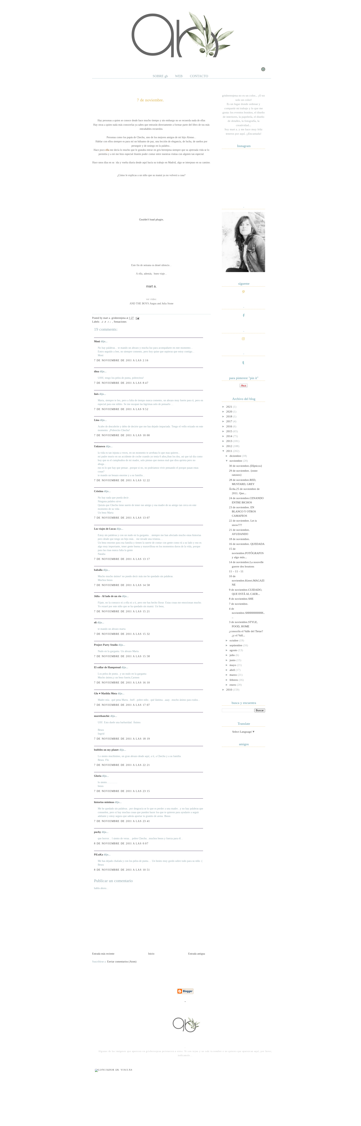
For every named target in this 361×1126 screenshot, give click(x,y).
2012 (229, 446)
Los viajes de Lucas (105, 528)
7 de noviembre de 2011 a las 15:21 (122, 611)
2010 (229, 689)
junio (233, 660)
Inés (96, 394)
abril (233, 669)
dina (96, 371)
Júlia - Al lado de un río (107, 596)
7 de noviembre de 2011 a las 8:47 (121, 383)
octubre (234, 640)
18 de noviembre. (239, 539)
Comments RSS (135, 61)
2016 (229, 426)
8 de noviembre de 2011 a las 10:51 (122, 869)
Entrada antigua (196, 953)
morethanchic (102, 716)
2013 (229, 441)
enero (233, 684)
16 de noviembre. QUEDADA (247, 543)
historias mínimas (104, 802)
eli (95, 622)
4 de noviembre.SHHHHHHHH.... (247, 613)
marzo (234, 674)
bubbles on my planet (106, 749)
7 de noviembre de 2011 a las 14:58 (122, 585)
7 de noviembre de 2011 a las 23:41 (122, 821)
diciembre (236, 455)
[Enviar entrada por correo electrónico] (136, 318)
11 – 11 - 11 (241, 571)
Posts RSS (114, 61)
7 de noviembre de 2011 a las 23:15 (122, 791)
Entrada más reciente (103, 953)
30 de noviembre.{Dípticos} (245, 465)
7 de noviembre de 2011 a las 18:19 (122, 738)
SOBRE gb (160, 76)
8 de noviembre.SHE (241, 598)
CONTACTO (199, 76)
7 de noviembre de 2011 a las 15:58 (122, 656)
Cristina (98, 491)
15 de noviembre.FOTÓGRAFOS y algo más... (246, 553)
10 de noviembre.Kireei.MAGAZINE (246, 580)
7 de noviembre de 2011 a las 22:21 (122, 765)
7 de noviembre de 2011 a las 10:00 (122, 435)
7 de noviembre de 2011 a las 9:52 (121, 409)
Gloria (97, 776)
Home (98, 61)
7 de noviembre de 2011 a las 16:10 (122, 682)
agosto (234, 650)
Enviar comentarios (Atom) (122, 961)
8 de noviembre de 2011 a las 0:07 (121, 843)
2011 (229, 451)
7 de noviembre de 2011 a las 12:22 (122, 480)
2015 (229, 431)
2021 (229, 406)
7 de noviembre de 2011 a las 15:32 (122, 634)
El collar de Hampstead (107, 667)
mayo (233, 665)
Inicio (151, 953)
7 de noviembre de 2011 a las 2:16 (121, 360)
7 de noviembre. (150, 100)
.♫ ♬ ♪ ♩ (106, 321)
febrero (234, 679)
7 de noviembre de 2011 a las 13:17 (122, 559)
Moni (97, 341)
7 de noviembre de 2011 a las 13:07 (122, 517)
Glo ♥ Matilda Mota (105, 693)
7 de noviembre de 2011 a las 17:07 (122, 705)
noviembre (236, 460)
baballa (98, 570)
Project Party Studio (106, 644)
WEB (179, 76)
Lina (96, 420)
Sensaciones (120, 321)
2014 (229, 436)
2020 (229, 411)
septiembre (236, 645)
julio (233, 655)
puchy (97, 832)
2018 (229, 416)
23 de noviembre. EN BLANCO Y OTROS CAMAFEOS (242, 511)
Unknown (99, 446)
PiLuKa (98, 854)
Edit (153, 61)
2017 (229, 421)
